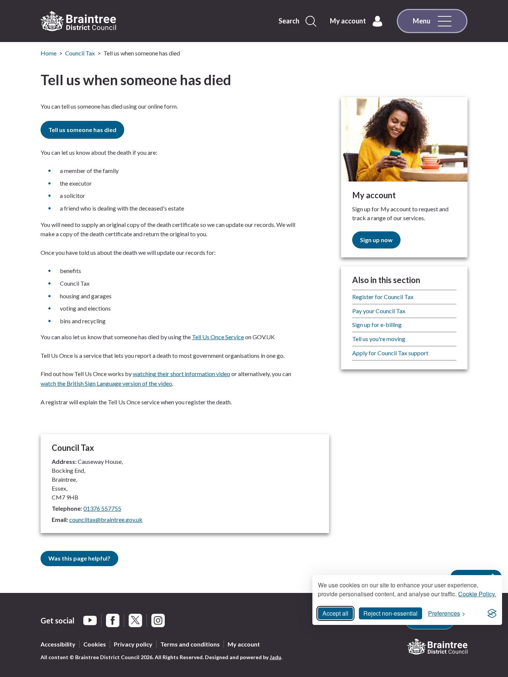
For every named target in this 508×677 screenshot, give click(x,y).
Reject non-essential (390, 613)
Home (49, 53)
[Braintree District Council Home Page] (78, 21)
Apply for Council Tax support (390, 352)
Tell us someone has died (82, 129)
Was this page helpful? (79, 558)
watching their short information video (181, 373)
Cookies (94, 644)
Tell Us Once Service (218, 336)
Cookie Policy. (477, 594)
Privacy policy (133, 644)
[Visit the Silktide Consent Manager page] (492, 613)
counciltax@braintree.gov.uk (105, 519)
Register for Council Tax (383, 296)
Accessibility (58, 644)
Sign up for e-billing (377, 324)
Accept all (335, 613)
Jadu (275, 657)
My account (244, 644)
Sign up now (376, 239)
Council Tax (80, 53)
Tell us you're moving (378, 338)
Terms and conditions (190, 644)
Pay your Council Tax (378, 310)
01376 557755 (102, 508)
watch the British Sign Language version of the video (106, 383)
